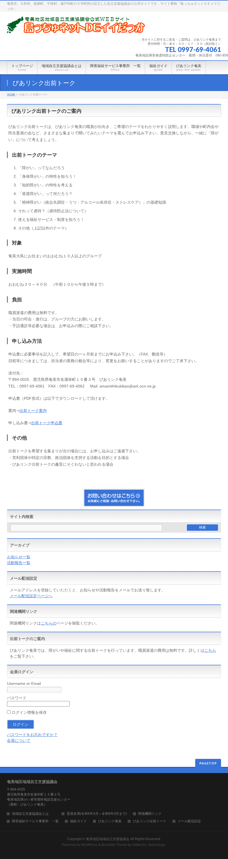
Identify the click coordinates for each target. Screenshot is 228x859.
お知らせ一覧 (18, 557)
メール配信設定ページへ (31, 596)
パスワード (16, 698)
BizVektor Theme (114, 845)
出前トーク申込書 (46, 423)
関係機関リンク (150, 814)
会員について (18, 740)
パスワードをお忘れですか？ (32, 734)
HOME (11, 94)
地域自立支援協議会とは (33, 814)
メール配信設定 (189, 821)
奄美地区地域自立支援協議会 (107, 839)
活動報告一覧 (18, 563)
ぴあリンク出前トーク (149, 821)
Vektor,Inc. (140, 845)
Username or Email (24, 683)
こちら (210, 650)
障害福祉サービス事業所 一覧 (35, 821)
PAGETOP (208, 763)
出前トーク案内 (33, 410)
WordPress (89, 845)
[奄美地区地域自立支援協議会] (76, 27)
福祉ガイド (78, 821)
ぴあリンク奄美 (110, 821)
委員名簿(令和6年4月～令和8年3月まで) (97, 814)
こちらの (48, 623)
